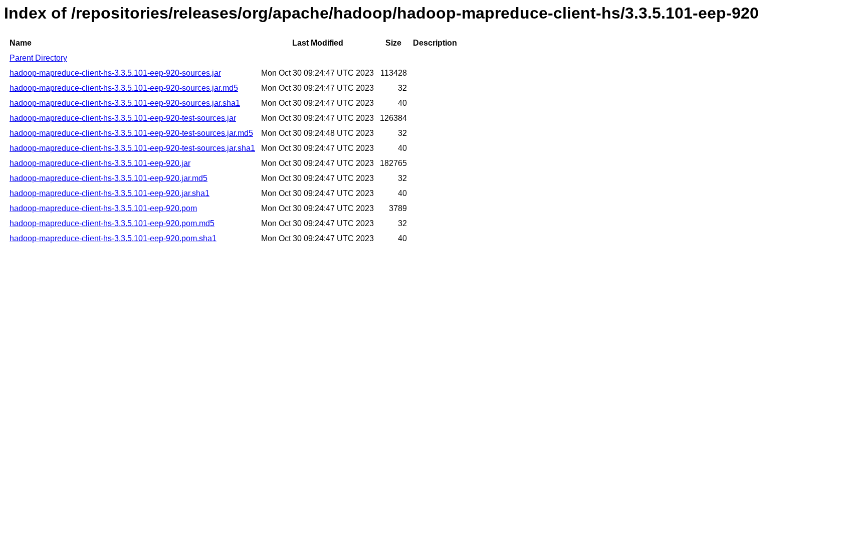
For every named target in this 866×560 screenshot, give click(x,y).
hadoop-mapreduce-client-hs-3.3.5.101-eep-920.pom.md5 (112, 223)
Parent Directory (38, 58)
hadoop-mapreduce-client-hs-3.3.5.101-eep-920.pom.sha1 (113, 238)
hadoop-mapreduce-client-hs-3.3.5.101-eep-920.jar (100, 163)
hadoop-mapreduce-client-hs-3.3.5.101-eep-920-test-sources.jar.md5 (131, 133)
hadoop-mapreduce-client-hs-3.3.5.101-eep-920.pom (103, 208)
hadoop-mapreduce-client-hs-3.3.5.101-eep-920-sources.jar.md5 (124, 88)
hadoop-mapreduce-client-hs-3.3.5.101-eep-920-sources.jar (115, 73)
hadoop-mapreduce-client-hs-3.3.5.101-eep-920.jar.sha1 (109, 193)
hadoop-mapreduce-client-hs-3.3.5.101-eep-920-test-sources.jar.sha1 (132, 148)
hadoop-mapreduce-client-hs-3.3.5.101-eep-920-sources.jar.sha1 (125, 103)
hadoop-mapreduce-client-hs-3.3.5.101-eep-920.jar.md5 (108, 178)
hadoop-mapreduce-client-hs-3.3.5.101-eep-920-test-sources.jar (123, 118)
